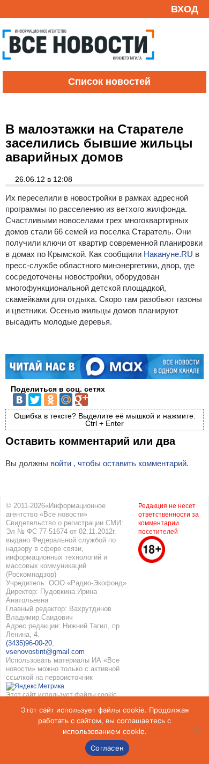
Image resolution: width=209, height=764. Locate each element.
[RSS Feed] (12, 9)
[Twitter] (34, 399)
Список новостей (109, 81)
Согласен (107, 748)
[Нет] (195, 730)
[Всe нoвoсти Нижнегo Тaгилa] (78, 68)
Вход (184, 9)
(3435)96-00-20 (29, 643)
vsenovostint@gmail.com (45, 652)
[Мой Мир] (65, 399)
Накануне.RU (168, 254)
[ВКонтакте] (19, 399)
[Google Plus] (81, 399)
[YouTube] (29, 9)
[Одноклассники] (50, 399)
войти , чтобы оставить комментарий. (119, 463)
